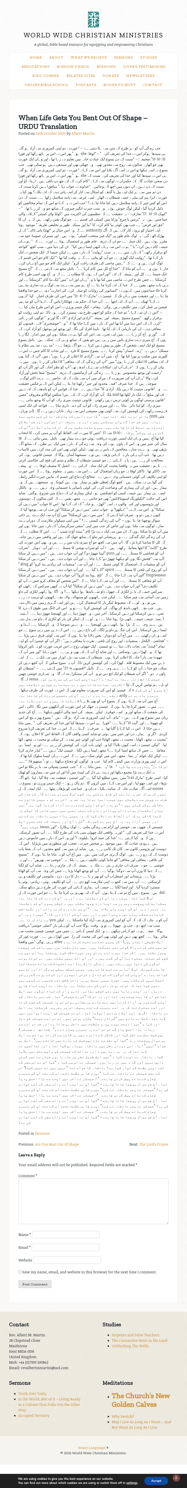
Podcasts (86, 85)
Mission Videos (73, 66)
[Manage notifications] (176, 1478)
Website (25, 1260)
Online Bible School (46, 85)
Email (24, 1247)
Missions (106, 66)
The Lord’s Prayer (154, 1144)
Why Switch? (123, 1416)
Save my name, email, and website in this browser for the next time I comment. (89, 1272)
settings (131, 1483)
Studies (148, 57)
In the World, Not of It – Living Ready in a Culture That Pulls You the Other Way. (49, 1405)
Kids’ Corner (45, 75)
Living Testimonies (144, 66)
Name (24, 1234)
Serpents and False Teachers (135, 1334)
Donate (111, 75)
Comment (27, 1175)
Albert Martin (83, 133)
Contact (153, 85)
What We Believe (88, 57)
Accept (156, 1481)
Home (36, 57)
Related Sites (80, 75)
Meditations (35, 66)
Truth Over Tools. (32, 1393)
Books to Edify (120, 85)
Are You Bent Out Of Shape (57, 1144)
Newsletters (140, 75)
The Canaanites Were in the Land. (140, 1340)
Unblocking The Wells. (131, 1345)
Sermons (123, 57)
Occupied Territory (34, 1415)
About (56, 57)
